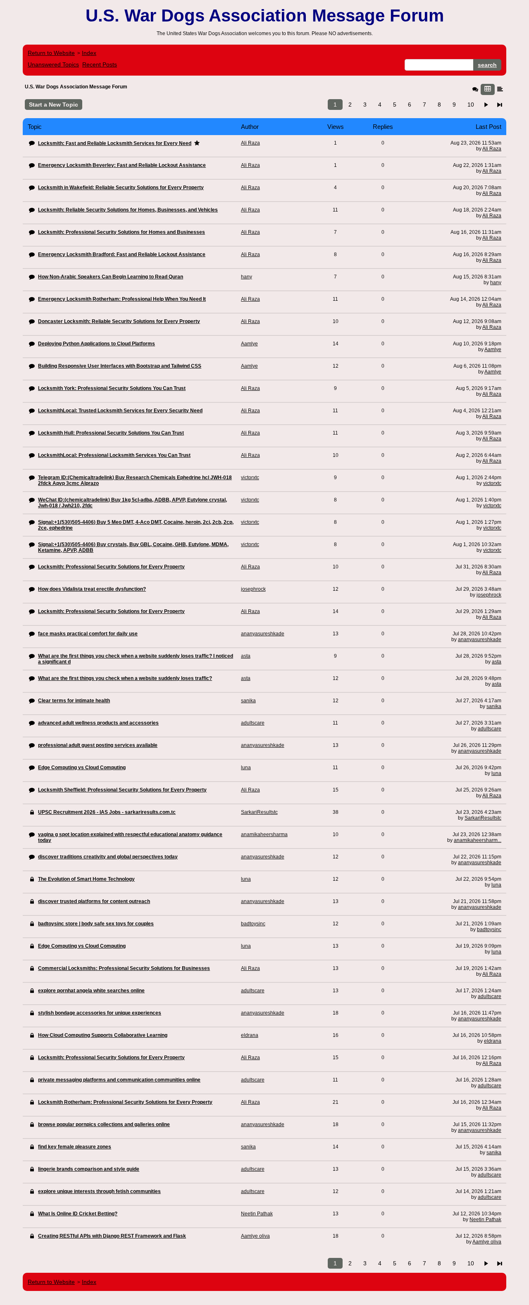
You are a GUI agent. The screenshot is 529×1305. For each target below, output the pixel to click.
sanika (493, 706)
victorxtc (492, 483)
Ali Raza (491, 149)
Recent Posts (99, 64)
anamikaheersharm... (477, 840)
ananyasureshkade (479, 639)
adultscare (489, 729)
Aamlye (492, 349)
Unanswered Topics (53, 64)
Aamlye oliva (486, 1242)
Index (89, 53)
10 (470, 104)
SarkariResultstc (483, 818)
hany (495, 282)
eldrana (492, 1041)
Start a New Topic (53, 104)
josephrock (489, 595)
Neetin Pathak (485, 1219)
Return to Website (51, 53)
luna (496, 773)
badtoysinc (489, 929)
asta (496, 662)
